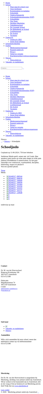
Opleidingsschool (16, 99)
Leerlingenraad (15, 105)
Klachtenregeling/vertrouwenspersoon (24, 129)
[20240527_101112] (14, 191)
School (8, 78)
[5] (8, 195)
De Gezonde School (17, 101)
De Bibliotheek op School (19, 103)
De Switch (14, 107)
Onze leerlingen (16, 82)
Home (8, 76)
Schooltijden (14, 93)
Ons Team (14, 95)
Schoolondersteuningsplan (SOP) (22, 90)
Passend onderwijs (17, 123)
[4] (8, 197)
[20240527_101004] (14, 184)
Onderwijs (9, 111)
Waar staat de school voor (19, 80)
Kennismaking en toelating (19, 84)
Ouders (8, 119)
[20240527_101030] (14, 187)
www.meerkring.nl (21, 386)
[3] (8, 199)
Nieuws (8, 131)
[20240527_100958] (14, 182)
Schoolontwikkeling (13, 117)
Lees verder (5, 390)
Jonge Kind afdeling (17, 115)
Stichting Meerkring (17, 97)
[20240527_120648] (14, 193)
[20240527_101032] (14, 189)
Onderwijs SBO (16, 113)
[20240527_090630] (14, 178)
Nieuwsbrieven (15, 133)
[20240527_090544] (14, 176)
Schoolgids (14, 86)
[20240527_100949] (14, 180)
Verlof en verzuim (16, 127)
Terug (3, 170)
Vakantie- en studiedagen (15, 135)
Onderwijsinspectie (17, 88)
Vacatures (13, 109)
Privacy (13, 125)
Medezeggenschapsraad (18, 121)
